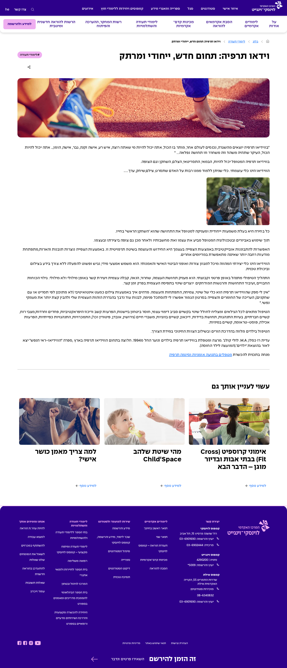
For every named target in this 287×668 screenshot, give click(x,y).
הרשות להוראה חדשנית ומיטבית (56, 24)
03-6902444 (195, 545)
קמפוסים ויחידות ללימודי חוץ (122, 8)
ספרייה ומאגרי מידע (165, 8)
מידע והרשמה (121, 528)
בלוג (255, 41)
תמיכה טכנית (121, 577)
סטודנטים (208, 8)
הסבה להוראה (158, 568)
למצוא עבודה (36, 537)
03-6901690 (187, 538)
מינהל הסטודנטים (119, 551)
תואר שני (161, 537)
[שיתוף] (29, 67)
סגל (190, 8)
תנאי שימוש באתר (155, 643)
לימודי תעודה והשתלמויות (147, 24)
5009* (192, 565)
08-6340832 (205, 595)
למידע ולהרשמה (20, 24)
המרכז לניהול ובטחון (74, 583)
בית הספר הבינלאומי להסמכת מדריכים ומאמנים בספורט (70, 598)
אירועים (87, 8)
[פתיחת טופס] (94, 659)
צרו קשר (20, 9)
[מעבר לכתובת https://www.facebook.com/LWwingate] (19, 643)
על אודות (274, 24)
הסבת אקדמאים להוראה (219, 24)
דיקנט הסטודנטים (119, 568)
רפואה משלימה (77, 561)
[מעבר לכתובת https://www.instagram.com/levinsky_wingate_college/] (31, 643)
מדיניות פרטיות (131, 643)
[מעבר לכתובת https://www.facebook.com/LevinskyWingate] (25, 643)
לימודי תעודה (236, 41)
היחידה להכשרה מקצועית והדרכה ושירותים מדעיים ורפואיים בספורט (70, 618)
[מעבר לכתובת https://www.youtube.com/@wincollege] (38, 643)
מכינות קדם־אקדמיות (183, 24)
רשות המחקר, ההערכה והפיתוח (103, 24)
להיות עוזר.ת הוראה (32, 528)
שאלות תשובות (35, 582)
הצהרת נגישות (179, 643)
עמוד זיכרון (37, 591)
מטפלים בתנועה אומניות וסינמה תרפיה (200, 355)
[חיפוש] (32, 9)
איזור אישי (230, 8)
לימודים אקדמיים (252, 24)
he (7, 9)
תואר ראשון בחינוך (155, 528)
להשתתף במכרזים (33, 545)
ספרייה (125, 559)
